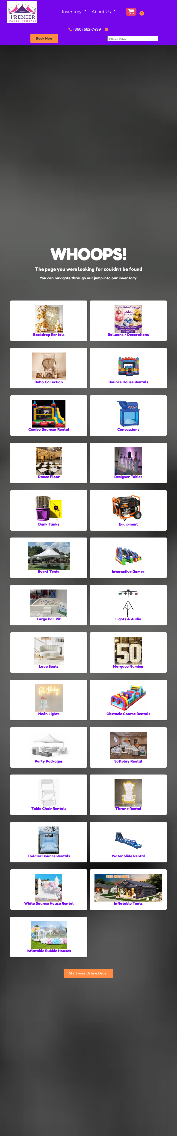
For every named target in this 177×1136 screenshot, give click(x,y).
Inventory (72, 11)
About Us (101, 11)
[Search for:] (132, 38)
